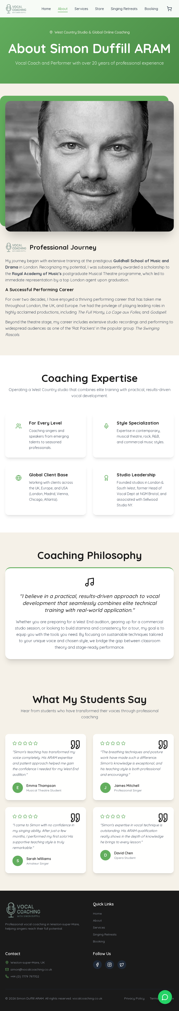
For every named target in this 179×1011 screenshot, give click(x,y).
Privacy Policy (134, 998)
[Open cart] (169, 8)
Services (81, 9)
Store (99, 9)
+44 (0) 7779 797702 (24, 976)
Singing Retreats (124, 9)
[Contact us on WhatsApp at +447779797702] (165, 997)
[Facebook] (97, 964)
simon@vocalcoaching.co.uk (31, 969)
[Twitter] (121, 964)
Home (46, 9)
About (63, 9)
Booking (151, 9)
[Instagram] (109, 964)
